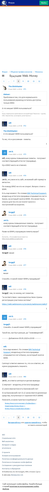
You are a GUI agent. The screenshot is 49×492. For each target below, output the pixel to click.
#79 (24, 319)
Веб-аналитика (8, 441)
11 (34, 81)
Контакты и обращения (11, 468)
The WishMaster (15, 86)
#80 (24, 376)
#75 (24, 215)
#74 (24, 175)
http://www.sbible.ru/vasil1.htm (12, 239)
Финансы (39, 72)
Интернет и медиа (9, 445)
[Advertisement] (24, 12)
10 (28, 81)
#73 (24, 154)
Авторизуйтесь (14, 422)
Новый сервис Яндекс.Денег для (15, 406)
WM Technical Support (36, 193)
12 (39, 81)
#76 (24, 249)
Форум (5, 72)
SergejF (12, 212)
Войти (43, 2)
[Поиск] (36, 3)
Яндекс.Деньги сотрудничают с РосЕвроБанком (21, 403)
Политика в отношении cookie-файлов (17, 462)
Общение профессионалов (21, 72)
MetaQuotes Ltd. (17, 475)
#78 (24, 289)
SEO (3, 435)
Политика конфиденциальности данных (17, 459)
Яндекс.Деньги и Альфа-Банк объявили (18, 408)
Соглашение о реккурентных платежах (17, 465)
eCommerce (6, 448)
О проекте (6, 452)
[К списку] (7, 76)
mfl (10, 123)
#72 (24, 126)
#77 (24, 265)
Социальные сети (8, 438)
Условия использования (11, 455)
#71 (24, 89)
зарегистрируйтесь (32, 422)
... (9, 81)
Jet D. (11, 151)
